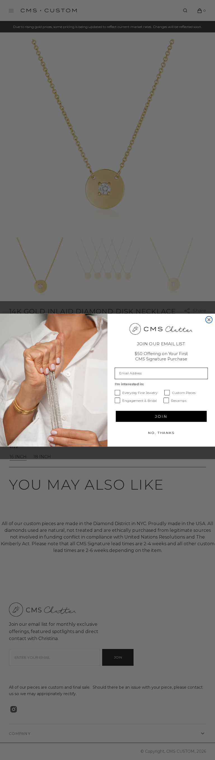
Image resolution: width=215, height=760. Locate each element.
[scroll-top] (202, 747)
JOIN (161, 416)
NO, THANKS (161, 432)
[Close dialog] (209, 319)
